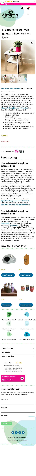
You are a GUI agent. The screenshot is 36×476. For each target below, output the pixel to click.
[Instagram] (16, 432)
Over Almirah (7, 348)
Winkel (7, 88)
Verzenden (6, 352)
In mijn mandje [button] (7, 275)
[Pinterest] (19, 432)
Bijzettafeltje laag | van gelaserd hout (15, 204)
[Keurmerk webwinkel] (19, 152)
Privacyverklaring (13, 440)
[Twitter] (23, 432)
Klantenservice (8, 356)
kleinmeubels (17, 88)
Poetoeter (14, 225)
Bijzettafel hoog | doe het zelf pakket (14, 108)
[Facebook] (12, 432)
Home (2, 88)
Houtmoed (5, 223)
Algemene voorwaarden (21, 437)
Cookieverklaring (23, 440)
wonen (11, 88)
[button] (32, 8)
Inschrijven (7, 423)
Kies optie (6, 305)
